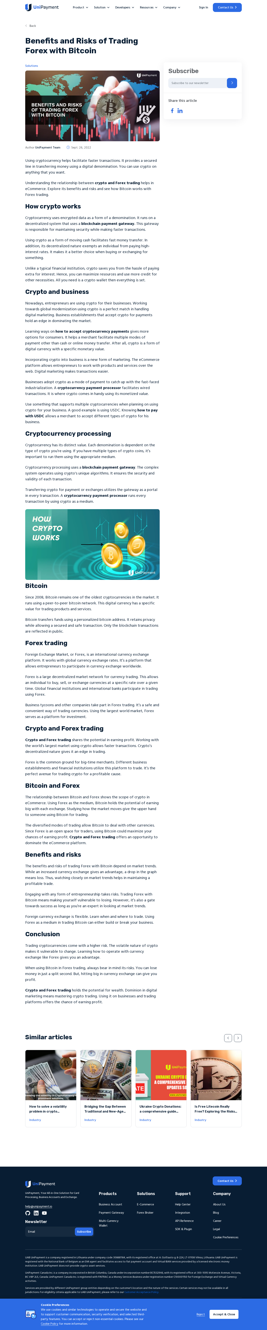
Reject (201, 1314)
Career (217, 1221)
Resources (146, 7)
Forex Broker (145, 1212)
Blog (216, 1212)
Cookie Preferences (225, 1237)
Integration (182, 1212)
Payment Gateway (111, 1212)
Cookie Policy (49, 1324)
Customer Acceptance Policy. (141, 1292)
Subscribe (84, 1232)
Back (32, 26)
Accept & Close (224, 1314)
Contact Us (225, 7)
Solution (100, 7)
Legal (216, 1229)
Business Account (110, 1204)
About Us (219, 1204)
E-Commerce (145, 1204)
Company (169, 7)
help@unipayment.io (38, 1206)
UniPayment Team (47, 147)
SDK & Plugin (183, 1229)
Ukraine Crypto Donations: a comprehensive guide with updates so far (160, 1111)
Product (78, 7)
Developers (122, 7)
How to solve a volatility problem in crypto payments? (48, 1111)
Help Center (183, 1204)
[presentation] (228, 1038)
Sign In (203, 7)
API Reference (184, 1221)
